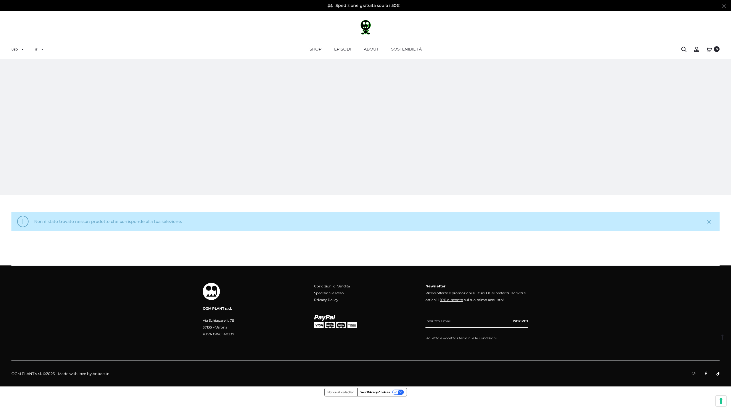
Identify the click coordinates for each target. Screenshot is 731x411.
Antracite (101, 373)
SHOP (316, 49)
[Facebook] (706, 374)
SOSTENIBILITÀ (406, 49)
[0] (709, 49)
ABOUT (371, 49)
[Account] (697, 49)
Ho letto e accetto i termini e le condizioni (461, 338)
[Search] (684, 49)
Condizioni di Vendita (332, 286)
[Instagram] (693, 374)
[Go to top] (722, 337)
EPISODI (342, 49)
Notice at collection (341, 392)
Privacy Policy (326, 300)
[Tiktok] (718, 374)
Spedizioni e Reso (329, 293)
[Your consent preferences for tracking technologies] (721, 401)
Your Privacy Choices (375, 392)
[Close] (724, 6)
